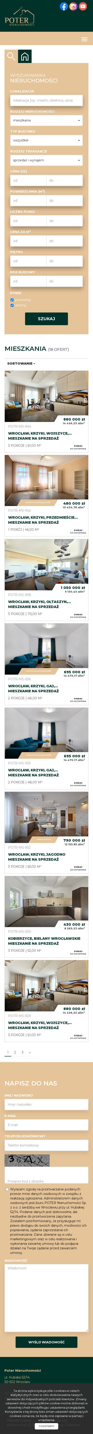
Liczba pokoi (22, 212)
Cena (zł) (18, 171)
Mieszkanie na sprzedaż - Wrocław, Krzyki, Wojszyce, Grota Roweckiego (46, 411)
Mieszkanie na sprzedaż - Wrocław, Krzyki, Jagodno (46, 832)
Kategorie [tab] (25, 56)
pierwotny (23, 300)
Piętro (16, 252)
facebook (64, 6)
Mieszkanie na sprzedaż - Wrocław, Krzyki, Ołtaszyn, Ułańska (46, 580)
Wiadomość (16, 1261)
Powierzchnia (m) (27, 191)
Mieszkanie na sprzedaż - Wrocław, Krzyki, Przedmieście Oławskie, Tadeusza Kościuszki (46, 496)
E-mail (10, 1116)
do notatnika (78, 447)
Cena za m (20, 232)
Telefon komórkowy (25, 1136)
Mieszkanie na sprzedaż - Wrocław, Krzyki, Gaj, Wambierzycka (46, 664)
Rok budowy (22, 272)
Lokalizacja (22, 91)
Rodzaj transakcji (28, 151)
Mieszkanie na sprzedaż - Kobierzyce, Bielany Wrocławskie (46, 917)
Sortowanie (20, 363)
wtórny (20, 305)
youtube (83, 6)
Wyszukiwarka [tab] (11, 56)
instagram (73, 6)
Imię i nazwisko (19, 1095)
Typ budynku (22, 131)
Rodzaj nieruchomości (32, 111)
